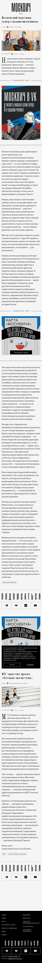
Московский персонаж (9, 582)
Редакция (26, 915)
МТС (4, 854)
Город (4, 27)
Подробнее (30, 664)
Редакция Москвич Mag (18, 683)
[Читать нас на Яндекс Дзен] (26, 605)
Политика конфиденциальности (31, 922)
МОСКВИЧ (21, 8)
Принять (12, 664)
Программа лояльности (27, 930)
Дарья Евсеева (15, 27)
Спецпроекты (28, 926)
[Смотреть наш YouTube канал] (35, 605)
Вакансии (26, 918)
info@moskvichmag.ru (14, 958)
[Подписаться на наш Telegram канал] (6, 605)
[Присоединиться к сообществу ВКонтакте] (16, 605)
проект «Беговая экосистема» (17, 854)
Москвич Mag (13, 956)
